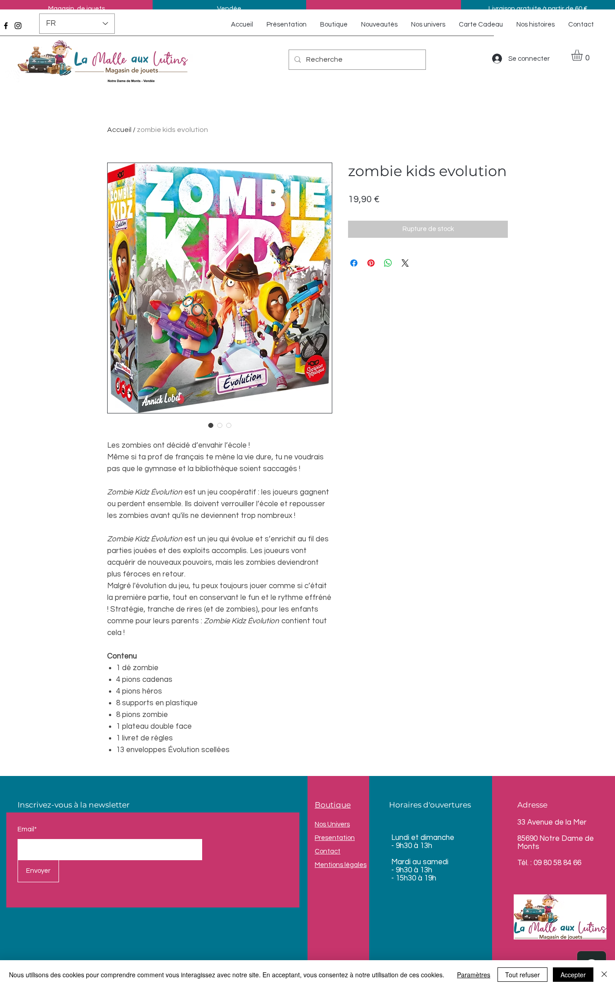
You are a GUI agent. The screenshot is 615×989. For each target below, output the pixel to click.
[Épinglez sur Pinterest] (371, 263)
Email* (27, 829)
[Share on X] (405, 263)
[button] (583, 55)
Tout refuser (522, 974)
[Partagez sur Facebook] (353, 263)
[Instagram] (18, 25)
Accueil (119, 129)
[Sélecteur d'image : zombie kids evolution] (210, 425)
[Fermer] (604, 974)
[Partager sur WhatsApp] (388, 263)
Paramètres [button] (473, 974)
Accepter (573, 974)
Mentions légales (340, 865)
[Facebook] (5, 25)
